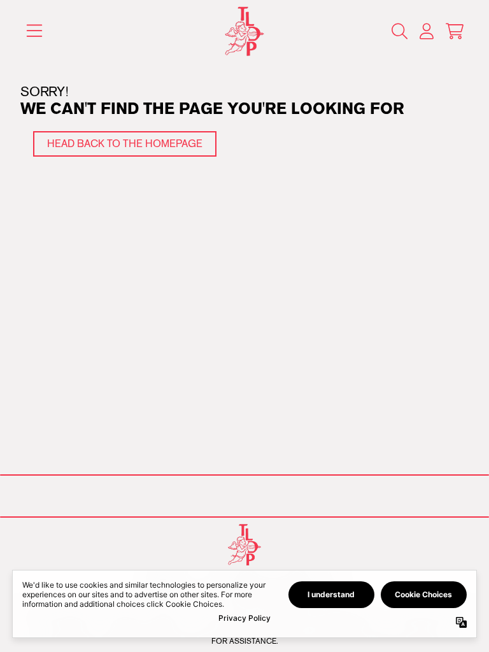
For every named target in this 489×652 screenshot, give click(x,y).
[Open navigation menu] (34, 31)
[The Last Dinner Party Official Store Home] (244, 31)
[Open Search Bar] (399, 31)
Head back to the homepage (124, 144)
